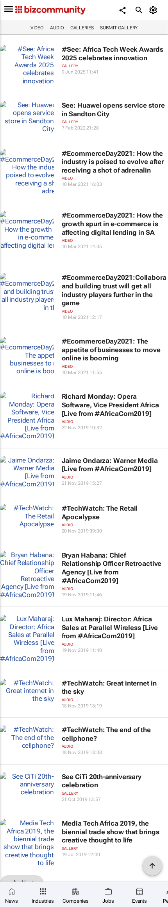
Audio (57, 28)
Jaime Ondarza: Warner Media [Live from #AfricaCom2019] (110, 465)
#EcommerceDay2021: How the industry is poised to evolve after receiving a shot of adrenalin (113, 161)
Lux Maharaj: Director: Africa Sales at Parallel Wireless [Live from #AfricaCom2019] (110, 627)
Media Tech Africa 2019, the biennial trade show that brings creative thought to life (110, 831)
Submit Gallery (119, 28)
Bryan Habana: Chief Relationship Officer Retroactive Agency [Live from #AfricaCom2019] (112, 568)
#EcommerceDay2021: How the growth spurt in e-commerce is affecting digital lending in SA (112, 223)
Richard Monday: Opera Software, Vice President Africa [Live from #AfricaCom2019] (110, 404)
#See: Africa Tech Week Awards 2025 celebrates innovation (112, 53)
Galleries (82, 28)
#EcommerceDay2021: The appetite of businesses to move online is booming (111, 349)
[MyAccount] (154, 10)
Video (37, 28)
